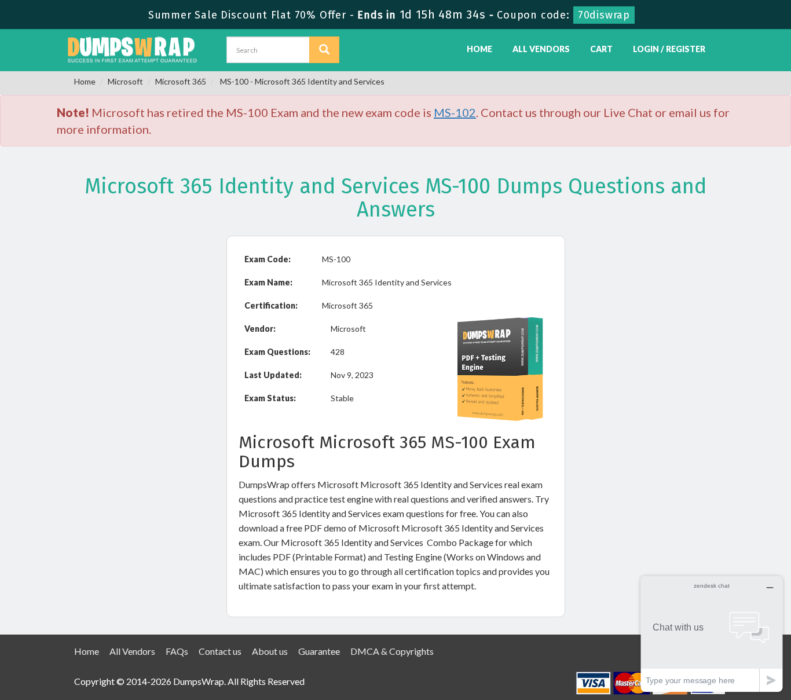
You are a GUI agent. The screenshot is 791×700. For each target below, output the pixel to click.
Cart (601, 49)
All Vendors (541, 49)
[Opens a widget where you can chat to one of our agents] (711, 633)
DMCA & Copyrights (392, 651)
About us (270, 651)
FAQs (177, 651)
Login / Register (669, 49)
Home (479, 49)
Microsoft (125, 81)
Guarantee (319, 651)
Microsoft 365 (180, 81)
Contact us (220, 651)
